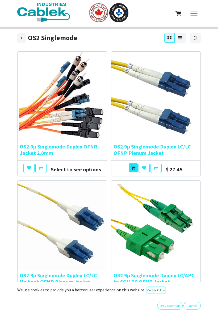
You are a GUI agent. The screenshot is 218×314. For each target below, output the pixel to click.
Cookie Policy (156, 290)
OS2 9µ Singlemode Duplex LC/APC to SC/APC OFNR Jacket (154, 278)
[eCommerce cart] (178, 13)
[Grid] (169, 38)
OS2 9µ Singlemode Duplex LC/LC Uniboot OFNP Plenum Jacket (58, 278)
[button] (29, 168)
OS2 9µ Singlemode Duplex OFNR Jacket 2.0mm (58, 149)
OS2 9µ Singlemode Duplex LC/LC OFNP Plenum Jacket (152, 149)
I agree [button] (192, 306)
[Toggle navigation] (194, 13)
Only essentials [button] (170, 306)
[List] (180, 38)
